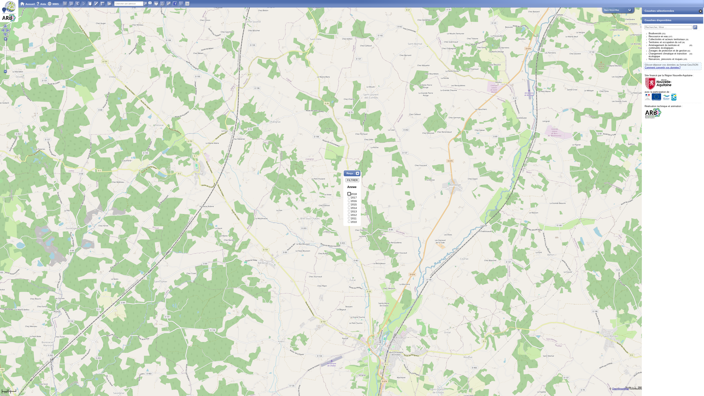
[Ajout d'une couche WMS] (109, 3)
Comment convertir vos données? (663, 67)
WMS (55, 4)
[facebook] (175, 3)
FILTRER (352, 180)
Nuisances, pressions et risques (666, 59)
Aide (41, 4)
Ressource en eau (658, 36)
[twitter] (181, 3)
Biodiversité (655, 33)
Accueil (30, 4)
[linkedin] (187, 3)
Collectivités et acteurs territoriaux (667, 39)
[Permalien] (168, 3)
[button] (357, 173)
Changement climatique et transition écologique (668, 55)
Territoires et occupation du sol (665, 42)
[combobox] (150, 2)
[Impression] (156, 3)
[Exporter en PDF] (162, 3)
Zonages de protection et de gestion (668, 50)
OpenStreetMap (620, 388)
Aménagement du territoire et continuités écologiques (664, 46)
